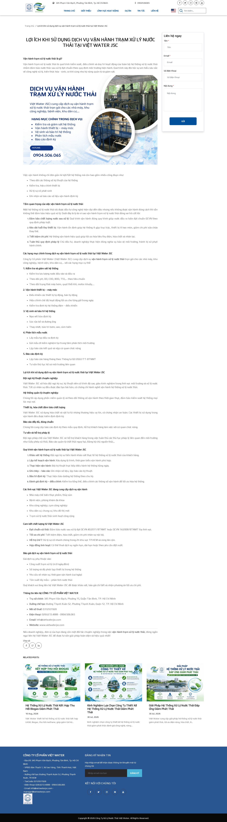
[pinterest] (196, 2)
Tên (166, 41)
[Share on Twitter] (32, 645)
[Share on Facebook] (26, 645)
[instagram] (190, 2)
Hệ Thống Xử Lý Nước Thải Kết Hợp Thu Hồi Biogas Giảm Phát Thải (50, 707)
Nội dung (168, 86)
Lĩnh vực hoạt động (108, 10)
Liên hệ (154, 10)
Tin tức (141, 10)
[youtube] (202, 2)
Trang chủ (69, 10)
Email (166, 56)
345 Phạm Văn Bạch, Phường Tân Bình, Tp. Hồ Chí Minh (82, 3)
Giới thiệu (86, 10)
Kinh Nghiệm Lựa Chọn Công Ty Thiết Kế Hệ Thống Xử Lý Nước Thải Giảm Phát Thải (112, 709)
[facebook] (179, 2)
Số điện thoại (170, 71)
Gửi (183, 121)
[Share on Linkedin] (39, 645)
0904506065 (143, 3)
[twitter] (185, 2)
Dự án (128, 10)
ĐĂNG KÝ (134, 773)
